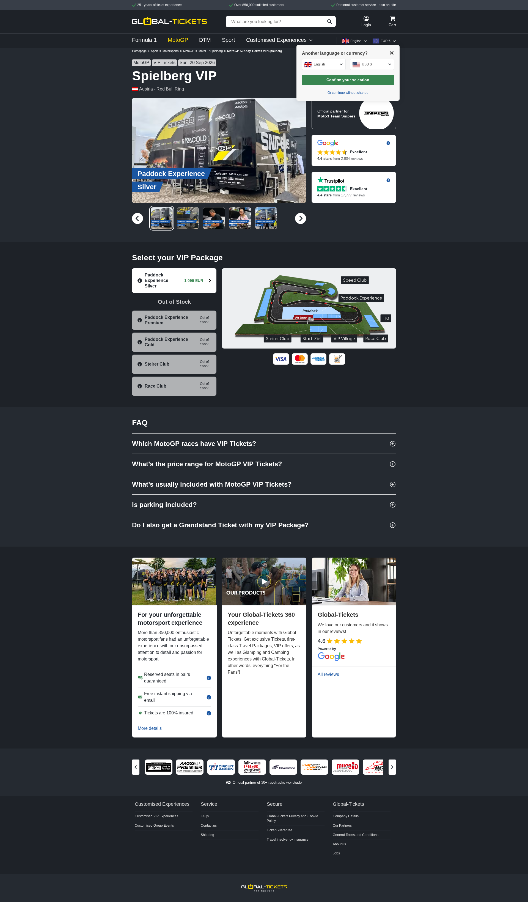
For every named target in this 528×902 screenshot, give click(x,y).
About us (339, 844)
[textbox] (324, 64)
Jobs (336, 853)
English (356, 41)
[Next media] (300, 218)
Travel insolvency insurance (288, 839)
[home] (169, 21)
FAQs (205, 816)
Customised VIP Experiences (156, 816)
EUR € (386, 41)
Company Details (346, 816)
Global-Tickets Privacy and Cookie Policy (292, 818)
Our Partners (342, 825)
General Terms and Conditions (355, 835)
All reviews (328, 674)
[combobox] (324, 64)
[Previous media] (137, 218)
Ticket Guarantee (279, 830)
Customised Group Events (154, 825)
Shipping (207, 835)
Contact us (209, 825)
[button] (219, 150)
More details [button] (150, 728)
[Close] (391, 53)
